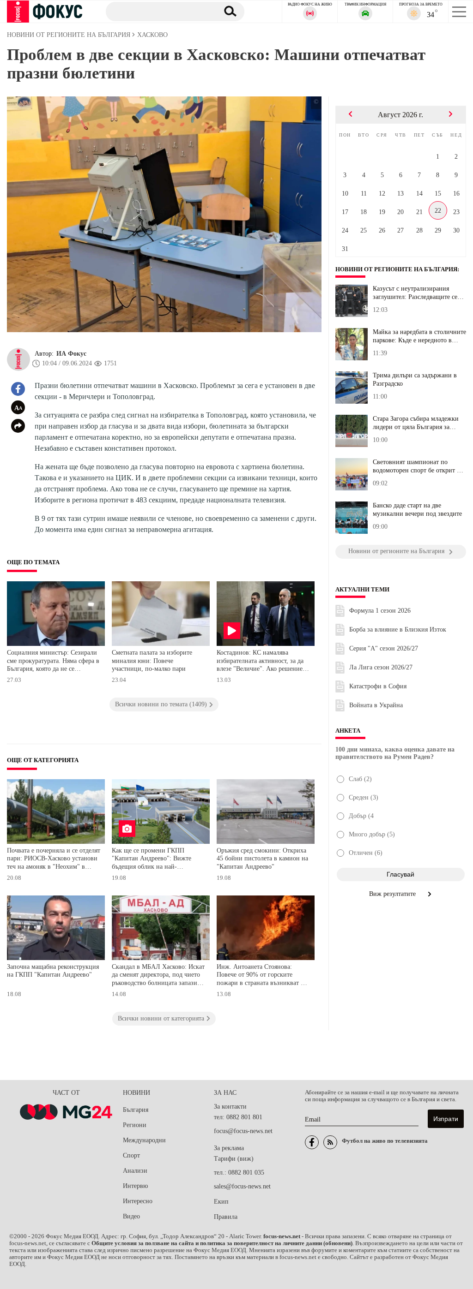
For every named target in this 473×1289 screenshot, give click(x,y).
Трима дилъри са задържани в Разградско (415, 379)
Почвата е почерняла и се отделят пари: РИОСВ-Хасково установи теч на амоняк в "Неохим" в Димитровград (53, 859)
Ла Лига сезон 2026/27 (380, 667)
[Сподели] (18, 426)
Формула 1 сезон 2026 (380, 610)
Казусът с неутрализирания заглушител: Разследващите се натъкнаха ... (415, 293)
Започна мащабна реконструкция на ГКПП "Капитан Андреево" (53, 971)
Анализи (135, 1170)
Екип (221, 1201)
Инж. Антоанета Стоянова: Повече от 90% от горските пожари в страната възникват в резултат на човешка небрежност (262, 976)
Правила (225, 1216)
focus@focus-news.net (243, 1131)
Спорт (131, 1155)
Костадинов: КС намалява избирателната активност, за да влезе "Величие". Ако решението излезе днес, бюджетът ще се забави (263, 661)
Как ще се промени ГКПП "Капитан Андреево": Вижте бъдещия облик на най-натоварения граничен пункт (152, 859)
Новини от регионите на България (396, 269)
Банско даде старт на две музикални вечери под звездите (417, 509)
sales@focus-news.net (242, 1186)
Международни (144, 1140)
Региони (134, 1125)
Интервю (135, 1185)
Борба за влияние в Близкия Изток (397, 629)
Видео (131, 1216)
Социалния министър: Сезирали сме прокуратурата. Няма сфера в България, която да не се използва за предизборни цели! (53, 661)
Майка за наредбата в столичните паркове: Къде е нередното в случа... (419, 336)
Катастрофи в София (377, 686)
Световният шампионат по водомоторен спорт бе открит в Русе (416, 466)
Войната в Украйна (376, 705)
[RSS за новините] (330, 1142)
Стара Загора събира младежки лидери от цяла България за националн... (416, 423)
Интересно (137, 1201)
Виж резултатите (393, 893)
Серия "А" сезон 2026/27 (383, 648)
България (135, 1109)
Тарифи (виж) (234, 1158)
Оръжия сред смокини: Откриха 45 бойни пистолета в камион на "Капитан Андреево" (262, 858)
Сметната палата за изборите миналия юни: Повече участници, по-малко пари (152, 660)
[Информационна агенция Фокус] (312, 1142)
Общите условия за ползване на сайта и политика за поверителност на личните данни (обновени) (221, 1243)
